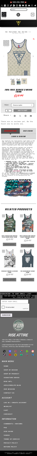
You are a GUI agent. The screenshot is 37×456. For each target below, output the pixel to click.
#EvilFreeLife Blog (12, 385)
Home (6, 31)
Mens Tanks (24, 31)
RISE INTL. (8, 381)
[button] (18, 15)
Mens (19, 31)
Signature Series (12, 377)
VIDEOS (7, 435)
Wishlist (8, 406)
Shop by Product (13, 31)
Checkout (8, 414)
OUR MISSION (9, 389)
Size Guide (8, 431)
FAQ (5, 427)
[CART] (32, 14)
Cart (6, 410)
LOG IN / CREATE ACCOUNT (15, 402)
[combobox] (18, 9)
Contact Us (9, 393)
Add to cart (22, 110)
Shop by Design (11, 370)
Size (7, 105)
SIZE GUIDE (16, 171)
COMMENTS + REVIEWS (13, 423)
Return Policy (10, 446)
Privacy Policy (11, 443)
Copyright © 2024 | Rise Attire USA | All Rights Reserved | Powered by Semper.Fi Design (18, 453)
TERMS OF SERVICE (12, 439)
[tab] (10, 131)
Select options (9, 244)
